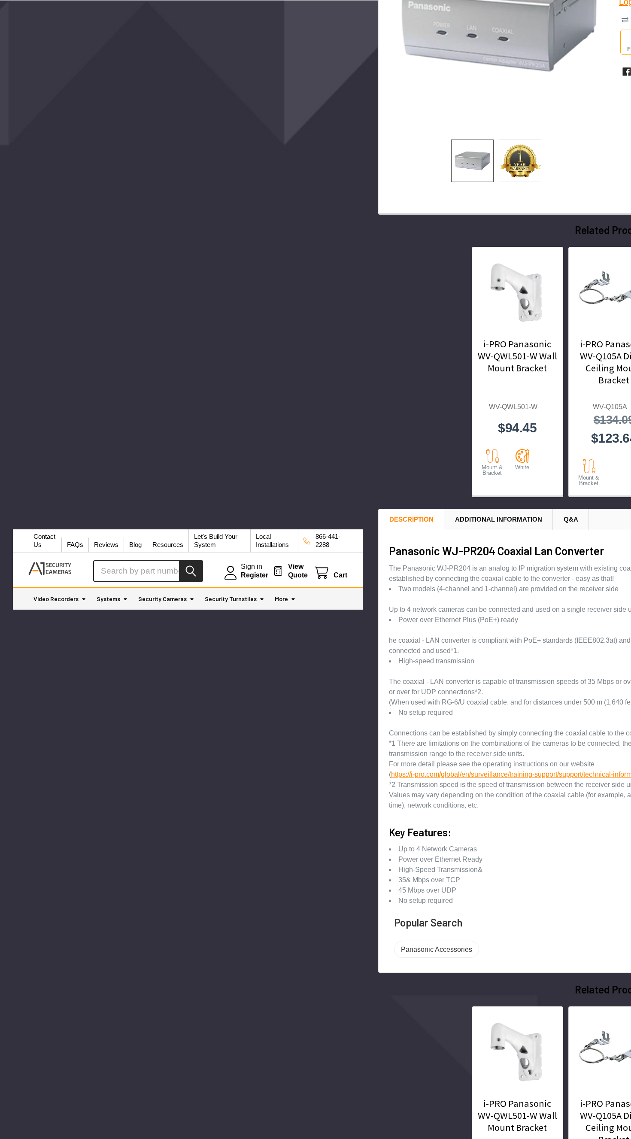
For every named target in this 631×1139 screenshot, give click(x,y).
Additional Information (498, 519)
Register (254, 575)
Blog (135, 544)
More (281, 598)
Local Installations (272, 540)
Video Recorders (56, 598)
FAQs (75, 544)
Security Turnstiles (231, 598)
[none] (472, 161)
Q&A (571, 519)
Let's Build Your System (215, 540)
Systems (108, 598)
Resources (167, 544)
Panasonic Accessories (436, 949)
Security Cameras (162, 598)
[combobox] (148, 571)
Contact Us (44, 540)
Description (411, 519)
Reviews (106, 544)
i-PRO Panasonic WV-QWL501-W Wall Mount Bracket (517, 356)
